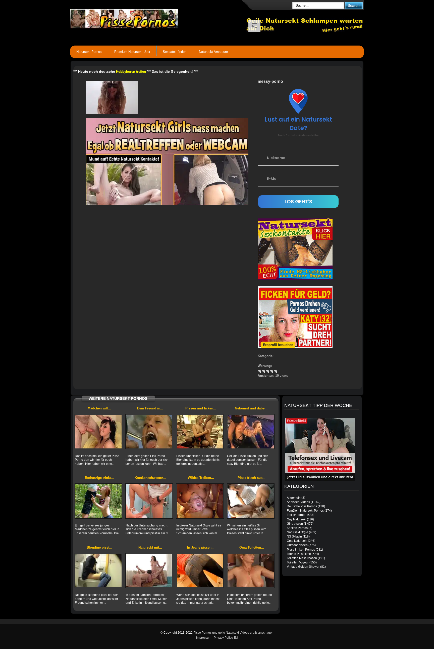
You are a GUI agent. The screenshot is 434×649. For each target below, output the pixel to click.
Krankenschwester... (150, 478)
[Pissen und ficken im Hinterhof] (200, 431)
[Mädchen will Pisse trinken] (98, 431)
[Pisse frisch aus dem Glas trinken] (251, 501)
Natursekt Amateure (213, 52)
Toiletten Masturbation (302, 558)
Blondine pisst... (99, 547)
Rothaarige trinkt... (99, 478)
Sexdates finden (174, 52)
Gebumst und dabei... (251, 408)
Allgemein (294, 498)
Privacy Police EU (226, 637)
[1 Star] (260, 371)
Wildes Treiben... (201, 478)
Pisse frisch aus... (251, 478)
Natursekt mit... (150, 547)
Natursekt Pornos (89, 52)
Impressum (203, 637)
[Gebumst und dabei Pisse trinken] (251, 431)
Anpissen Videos (298, 502)
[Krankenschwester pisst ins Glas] (149, 501)
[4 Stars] (272, 371)
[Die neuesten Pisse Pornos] (158, 17)
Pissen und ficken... (200, 408)
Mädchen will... (99, 408)
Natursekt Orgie (297, 532)
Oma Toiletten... (251, 547)
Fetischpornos (296, 515)
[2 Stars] (264, 371)
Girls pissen (295, 523)
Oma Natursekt (297, 541)
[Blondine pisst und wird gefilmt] (98, 570)
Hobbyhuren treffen (131, 71)
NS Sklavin (294, 536)
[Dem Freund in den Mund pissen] (149, 431)
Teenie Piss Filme (299, 554)
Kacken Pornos (297, 528)
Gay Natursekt (296, 519)
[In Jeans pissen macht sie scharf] (200, 570)
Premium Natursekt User (132, 52)
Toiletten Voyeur (298, 562)
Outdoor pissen (297, 545)
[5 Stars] (276, 371)
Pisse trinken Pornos (301, 549)
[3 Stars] (268, 371)
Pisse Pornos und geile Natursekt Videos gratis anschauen (233, 632)
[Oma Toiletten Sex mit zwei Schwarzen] (251, 570)
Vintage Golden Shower (303, 566)
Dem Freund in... (150, 408)
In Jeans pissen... (200, 547)
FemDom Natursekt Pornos (305, 510)
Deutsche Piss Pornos (302, 506)
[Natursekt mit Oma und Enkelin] (149, 570)
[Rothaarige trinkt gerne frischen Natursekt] (98, 501)
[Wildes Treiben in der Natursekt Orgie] (200, 501)
